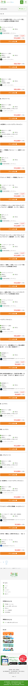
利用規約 (17, 669)
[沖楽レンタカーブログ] (14, 641)
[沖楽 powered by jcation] (7, 2)
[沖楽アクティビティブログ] (14, 645)
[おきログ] (14, 649)
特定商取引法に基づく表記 (14, 673)
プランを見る (11, 41)
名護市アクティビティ (16, 568)
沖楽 (1, 568)
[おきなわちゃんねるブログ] (14, 633)
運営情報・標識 (12, 669)
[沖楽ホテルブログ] (14, 637)
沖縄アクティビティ (7, 568)
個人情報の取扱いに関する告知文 (17, 671)
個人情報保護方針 (6, 671)
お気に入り (23, 8)
